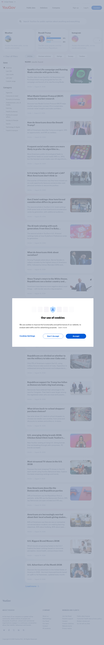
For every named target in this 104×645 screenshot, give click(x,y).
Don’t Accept (53, 336)
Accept (76, 336)
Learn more (62, 327)
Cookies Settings (27, 336)
